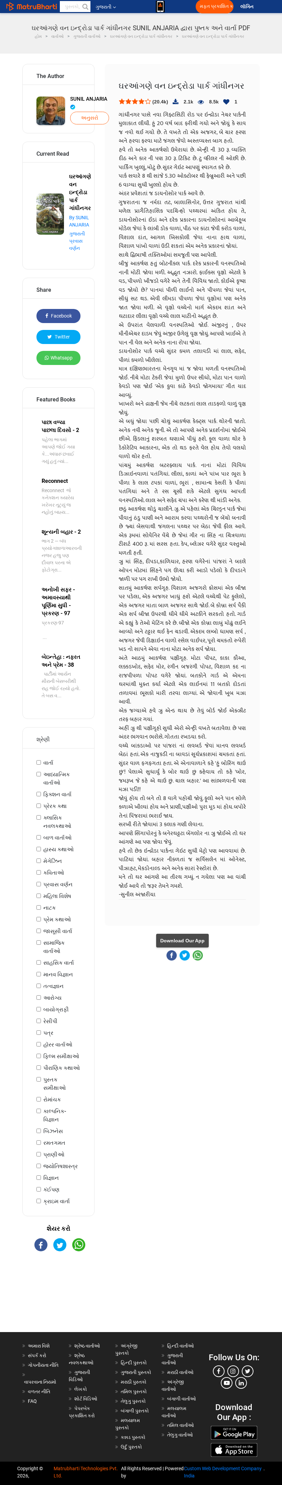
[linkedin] (241, 1383)
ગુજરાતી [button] (103, 7)
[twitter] (247, 1371)
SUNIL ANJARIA (88, 99)
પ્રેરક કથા (55, 806)
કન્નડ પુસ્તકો (133, 1437)
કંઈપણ (51, 1189)
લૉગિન (247, 6)
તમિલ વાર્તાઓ (180, 1425)
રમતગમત (54, 1143)
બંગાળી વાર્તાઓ (181, 1398)
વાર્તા (48, 763)
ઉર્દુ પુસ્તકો (131, 1447)
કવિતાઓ (53, 872)
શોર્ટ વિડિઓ (85, 1398)
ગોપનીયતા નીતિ (43, 1365)
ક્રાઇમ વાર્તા (56, 1201)
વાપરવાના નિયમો (40, 1382)
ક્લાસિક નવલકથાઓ (57, 821)
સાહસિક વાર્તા (58, 963)
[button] (84, 6)
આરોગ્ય (52, 998)
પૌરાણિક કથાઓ (61, 1068)
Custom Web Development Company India (223, 1472)
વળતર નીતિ (39, 1391)
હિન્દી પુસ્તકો (134, 1362)
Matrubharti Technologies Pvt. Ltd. (86, 1472)
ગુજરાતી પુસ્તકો (136, 1372)
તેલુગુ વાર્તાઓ (180, 1435)
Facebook (61, 316)
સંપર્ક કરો (37, 1355)
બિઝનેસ (53, 1131)
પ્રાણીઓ (53, 1154)
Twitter (62, 337)
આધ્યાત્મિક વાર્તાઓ (56, 778)
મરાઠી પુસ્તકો (134, 1382)
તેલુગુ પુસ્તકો (133, 1401)
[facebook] (219, 1371)
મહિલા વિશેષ (57, 896)
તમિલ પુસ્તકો (134, 1391)
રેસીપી (50, 1021)
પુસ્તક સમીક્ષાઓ (54, 1083)
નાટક (49, 908)
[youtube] (226, 1383)
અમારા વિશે (39, 1346)
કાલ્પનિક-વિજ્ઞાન (54, 1115)
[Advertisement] (58, 1297)
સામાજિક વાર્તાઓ (54, 947)
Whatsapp (62, 358)
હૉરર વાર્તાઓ (57, 1044)
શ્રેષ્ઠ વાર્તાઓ (87, 1346)
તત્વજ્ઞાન (53, 986)
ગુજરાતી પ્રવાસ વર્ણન (77, 241)
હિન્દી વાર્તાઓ (180, 1346)
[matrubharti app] (160, 6)
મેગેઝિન (52, 861)
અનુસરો (89, 118)
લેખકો (80, 1389)
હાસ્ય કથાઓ (58, 849)
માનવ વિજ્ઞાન (58, 974)
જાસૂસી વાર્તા (57, 931)
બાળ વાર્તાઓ (57, 837)
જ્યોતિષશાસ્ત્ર (60, 1166)
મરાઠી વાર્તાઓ (180, 1372)
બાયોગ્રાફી (56, 1009)
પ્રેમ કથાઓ (57, 919)
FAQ (32, 1401)
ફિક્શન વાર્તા (57, 794)
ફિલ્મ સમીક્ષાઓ (61, 1056)
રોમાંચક (52, 1099)
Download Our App (182, 940)
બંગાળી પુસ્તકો (135, 1411)
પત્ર (48, 1033)
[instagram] (233, 1371)
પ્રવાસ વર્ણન (58, 884)
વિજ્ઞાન (51, 1178)
